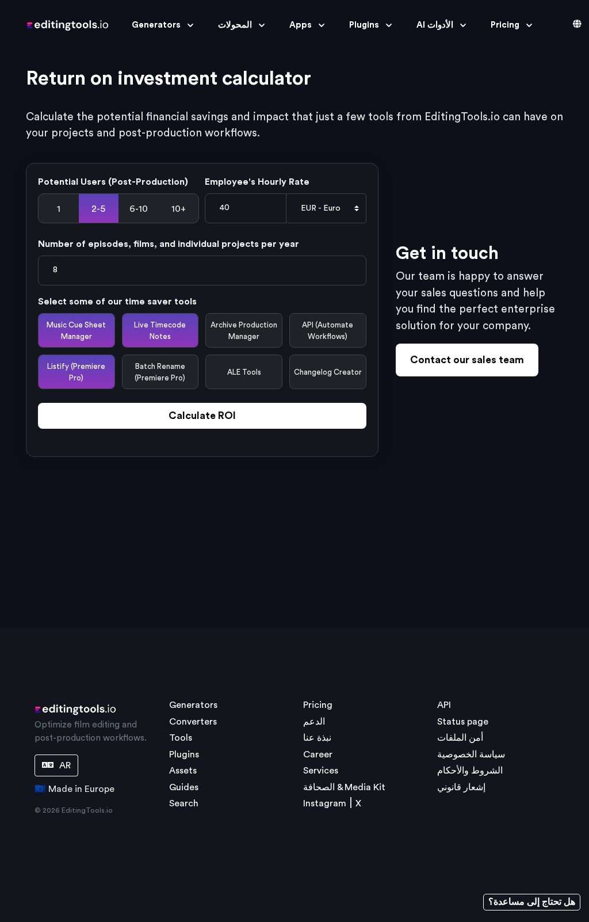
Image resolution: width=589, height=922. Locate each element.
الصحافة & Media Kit (344, 787)
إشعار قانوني (461, 787)
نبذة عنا (317, 737)
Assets (183, 770)
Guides (183, 787)
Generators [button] (156, 25)
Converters (193, 721)
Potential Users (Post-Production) (113, 181)
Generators (193, 705)
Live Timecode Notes (160, 330)
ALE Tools (244, 372)
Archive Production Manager (244, 330)
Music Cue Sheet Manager (76, 330)
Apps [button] (300, 25)
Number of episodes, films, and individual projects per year (168, 244)
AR (64, 765)
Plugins (184, 754)
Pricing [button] (505, 25)
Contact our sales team (467, 360)
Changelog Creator (328, 372)
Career (317, 754)
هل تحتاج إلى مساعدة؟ (531, 901)
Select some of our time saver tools (117, 301)
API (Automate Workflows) (327, 330)
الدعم (314, 721)
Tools (180, 737)
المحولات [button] (235, 25)
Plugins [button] (364, 25)
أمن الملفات (460, 737)
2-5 (98, 209)
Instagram (324, 803)
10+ (178, 209)
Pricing (317, 705)
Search (183, 803)
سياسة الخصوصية (471, 754)
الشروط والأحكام (470, 770)
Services (320, 770)
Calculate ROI (202, 416)
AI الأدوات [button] (434, 25)
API (444, 705)
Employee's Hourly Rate (257, 181)
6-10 (138, 209)
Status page (462, 721)
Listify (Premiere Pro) (76, 372)
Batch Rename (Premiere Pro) (160, 372)
